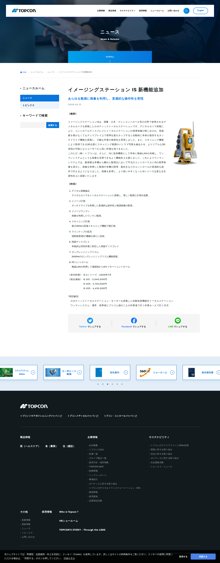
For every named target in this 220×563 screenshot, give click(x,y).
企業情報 (93, 437)
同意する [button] (203, 556)
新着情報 (26, 520)
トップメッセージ (97, 475)
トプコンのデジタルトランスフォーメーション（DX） (115, 488)
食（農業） (51, 446)
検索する (52, 125)
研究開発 (93, 497)
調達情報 (93, 492)
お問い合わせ (28, 537)
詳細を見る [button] (69, 558)
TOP (24, 72)
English (200, 10)
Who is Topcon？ (69, 512)
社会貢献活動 (157, 462)
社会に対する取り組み (161, 454)
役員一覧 (93, 454)
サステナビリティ (159, 437)
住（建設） (69, 446)
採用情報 (47, 512)
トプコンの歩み (96, 450)
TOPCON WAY (96, 467)
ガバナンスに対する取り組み (103, 484)
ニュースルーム (37, 72)
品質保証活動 (95, 501)
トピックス (29, 105)
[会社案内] (66, 372)
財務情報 (93, 471)
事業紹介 (93, 479)
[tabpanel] (66, 372)
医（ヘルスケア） (30, 446)
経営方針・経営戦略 (99, 462)
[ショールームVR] (112, 372)
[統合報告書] (159, 372)
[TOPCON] (24, 11)
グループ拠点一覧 (97, 458)
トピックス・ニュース (161, 467)
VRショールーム (68, 521)
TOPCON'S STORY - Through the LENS (82, 530)
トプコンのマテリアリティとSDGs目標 (170, 445)
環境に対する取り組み (161, 450)
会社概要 (93, 445)
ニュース (51, 72)
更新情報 (26, 524)
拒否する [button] (183, 556)
